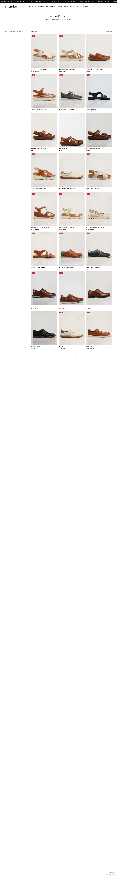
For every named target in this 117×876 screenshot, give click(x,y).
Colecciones (12, 31)
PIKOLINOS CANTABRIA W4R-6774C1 (95, 227)
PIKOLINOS (61, 346)
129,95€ (88, 71)
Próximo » (77, 355)
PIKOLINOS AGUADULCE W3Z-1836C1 (40, 227)
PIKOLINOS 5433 (63, 148)
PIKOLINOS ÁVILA (35, 346)
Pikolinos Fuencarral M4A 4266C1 (67, 109)
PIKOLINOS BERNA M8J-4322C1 (66, 267)
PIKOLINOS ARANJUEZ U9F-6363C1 (94, 69)
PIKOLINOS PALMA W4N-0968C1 (39, 109)
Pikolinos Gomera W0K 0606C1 (38, 69)
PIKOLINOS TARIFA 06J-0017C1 (38, 148)
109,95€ (33, 150)
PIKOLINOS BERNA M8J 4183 (38, 307)
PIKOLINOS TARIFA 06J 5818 (93, 148)
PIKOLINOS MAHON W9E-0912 (93, 188)
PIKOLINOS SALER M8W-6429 (93, 267)
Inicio (6, 31)
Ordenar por (34, 31)
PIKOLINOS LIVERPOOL (64, 307)
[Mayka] (11, 6)
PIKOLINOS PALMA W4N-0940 (66, 227)
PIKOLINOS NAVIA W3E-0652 (93, 109)
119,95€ (88, 308)
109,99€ (60, 150)
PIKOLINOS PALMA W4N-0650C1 (67, 69)
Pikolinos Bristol (90, 307)
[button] (51, 6)
